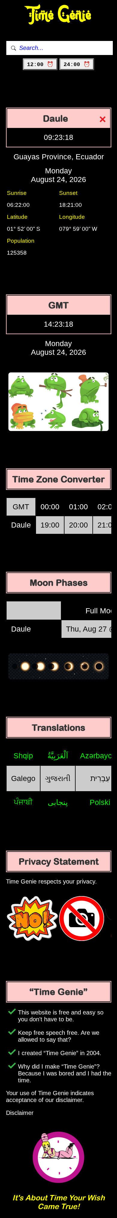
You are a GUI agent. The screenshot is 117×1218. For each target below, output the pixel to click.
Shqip (23, 755)
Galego (23, 778)
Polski (100, 802)
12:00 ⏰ (40, 65)
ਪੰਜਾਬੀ (23, 802)
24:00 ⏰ (77, 65)
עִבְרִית (100, 778)
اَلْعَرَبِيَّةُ (57, 755)
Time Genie (58, 15)
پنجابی (58, 802)
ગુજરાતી (57, 778)
